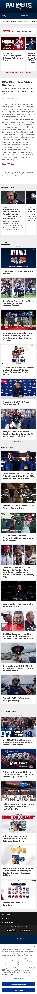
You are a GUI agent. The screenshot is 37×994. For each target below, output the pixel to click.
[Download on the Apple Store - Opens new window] (11, 930)
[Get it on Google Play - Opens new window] (25, 931)
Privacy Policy (8, 974)
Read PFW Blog (8, 164)
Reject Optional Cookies (18, 984)
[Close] (34, 946)
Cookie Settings (18, 978)
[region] (18, 969)
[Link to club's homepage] (4, 15)
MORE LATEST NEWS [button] (18, 442)
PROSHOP (24, 16)
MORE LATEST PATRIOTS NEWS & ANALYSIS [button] (18, 72)
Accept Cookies (19, 990)
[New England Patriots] (18, 940)
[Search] (30, 16)
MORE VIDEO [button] (18, 706)
